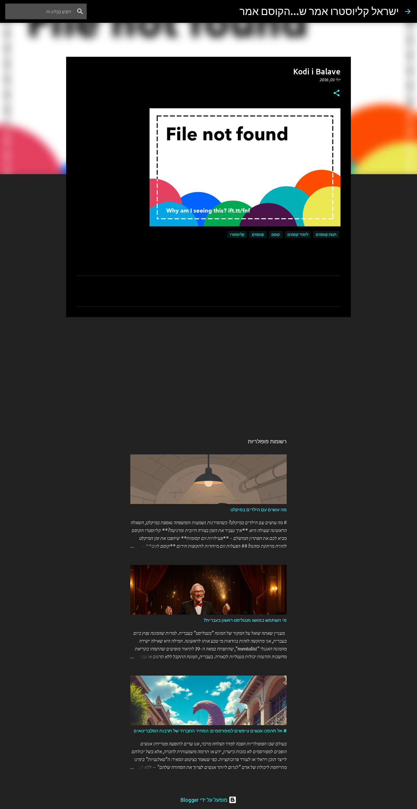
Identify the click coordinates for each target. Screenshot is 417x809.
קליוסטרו (237, 234)
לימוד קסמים (297, 234)
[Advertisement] (208, 372)
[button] (336, 93)
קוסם (275, 234)
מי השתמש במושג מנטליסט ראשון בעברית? (245, 620)
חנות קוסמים (326, 234)
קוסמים (258, 234)
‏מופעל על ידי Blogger (204, 800)
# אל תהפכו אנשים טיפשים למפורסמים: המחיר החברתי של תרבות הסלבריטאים (210, 730)
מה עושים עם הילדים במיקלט (258, 509)
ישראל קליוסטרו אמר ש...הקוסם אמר (319, 11)
